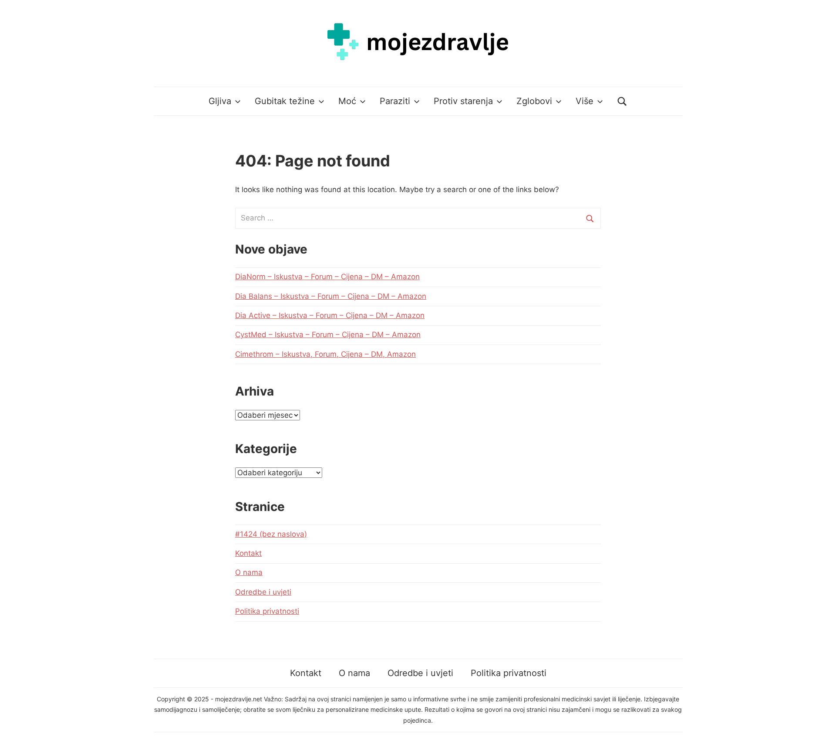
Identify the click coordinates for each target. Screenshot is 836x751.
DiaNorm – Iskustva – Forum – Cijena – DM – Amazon (327, 276)
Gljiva (220, 101)
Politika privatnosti (267, 611)
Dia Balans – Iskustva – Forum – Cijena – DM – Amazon (330, 296)
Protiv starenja (463, 101)
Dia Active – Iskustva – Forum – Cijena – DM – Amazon (330, 315)
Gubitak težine (285, 101)
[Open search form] (622, 101)
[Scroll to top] (821, 736)
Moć (347, 101)
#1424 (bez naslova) (271, 534)
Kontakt (248, 553)
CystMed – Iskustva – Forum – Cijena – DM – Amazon (328, 334)
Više (584, 101)
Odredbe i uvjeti (263, 592)
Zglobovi (534, 101)
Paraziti (395, 101)
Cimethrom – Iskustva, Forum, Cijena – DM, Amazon (325, 354)
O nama (249, 572)
